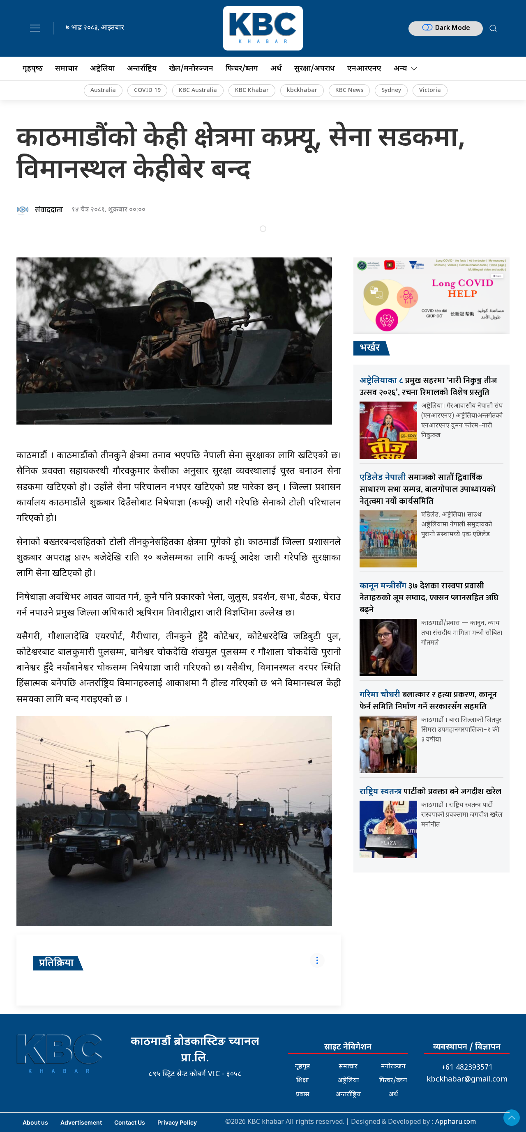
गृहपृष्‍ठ (33, 68)
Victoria (430, 90)
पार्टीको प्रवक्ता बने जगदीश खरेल (430, 792)
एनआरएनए (364, 68)
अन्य (400, 68)
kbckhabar (302, 90)
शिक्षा (302, 1081)
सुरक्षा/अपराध (314, 68)
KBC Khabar (252, 90)
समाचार (66, 68)
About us (35, 1122)
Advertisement (81, 1122)
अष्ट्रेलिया (102, 68)
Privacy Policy (177, 1122)
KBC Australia (198, 90)
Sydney (391, 90)
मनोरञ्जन (393, 1067)
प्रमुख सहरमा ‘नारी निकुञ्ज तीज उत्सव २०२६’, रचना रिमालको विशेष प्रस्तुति (428, 387)
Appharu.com (455, 1122)
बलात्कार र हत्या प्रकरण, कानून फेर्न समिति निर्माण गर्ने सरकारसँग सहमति (428, 701)
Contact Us (129, 1122)
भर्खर (370, 348)
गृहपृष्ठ (302, 1067)
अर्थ (276, 68)
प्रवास (302, 1095)
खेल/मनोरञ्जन (191, 68)
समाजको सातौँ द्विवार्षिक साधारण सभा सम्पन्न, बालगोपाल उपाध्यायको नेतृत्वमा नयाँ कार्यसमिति (428, 489)
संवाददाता (49, 210)
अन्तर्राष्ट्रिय (142, 68)
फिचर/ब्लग (242, 68)
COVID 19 (147, 90)
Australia (103, 90)
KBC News (349, 90)
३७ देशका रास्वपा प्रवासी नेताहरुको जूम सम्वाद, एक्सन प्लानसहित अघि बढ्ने (429, 598)
